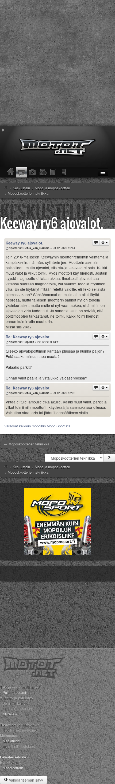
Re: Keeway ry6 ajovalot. (28, 336)
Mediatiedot (12, 740)
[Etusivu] (10, 172)
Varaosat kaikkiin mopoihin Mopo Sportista (37, 425)
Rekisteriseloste (13, 757)
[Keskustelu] (21, 172)
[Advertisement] (57, 63)
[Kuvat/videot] (32, 172)
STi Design (10, 714)
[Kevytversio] (64, 172)
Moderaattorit (13, 767)
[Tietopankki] (53, 172)
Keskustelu (21, 466)
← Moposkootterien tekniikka (26, 443)
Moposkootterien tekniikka (28, 472)
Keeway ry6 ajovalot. (51, 222)
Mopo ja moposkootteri (52, 466)
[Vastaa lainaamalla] (96, 243)
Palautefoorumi (14, 692)
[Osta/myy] (42, 172)
